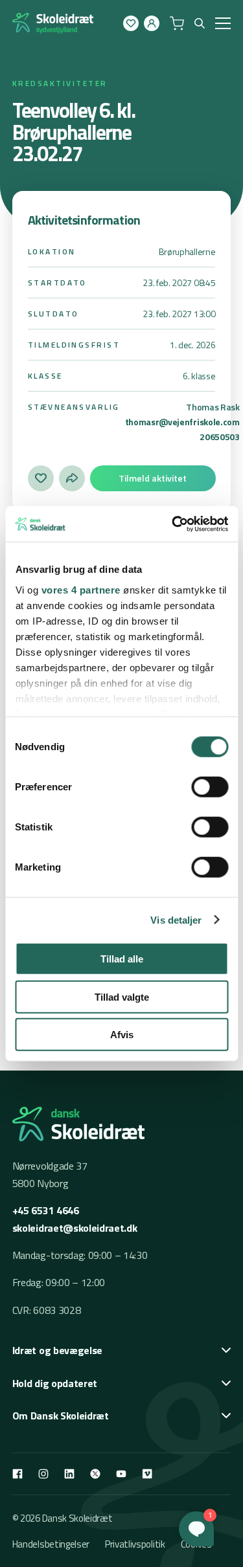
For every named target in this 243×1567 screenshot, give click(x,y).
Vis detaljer (176, 919)
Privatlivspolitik (135, 1544)
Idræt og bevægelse (57, 1350)
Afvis (121, 1034)
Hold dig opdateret (54, 1383)
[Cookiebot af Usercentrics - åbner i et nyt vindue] (173, 523)
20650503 (219, 436)
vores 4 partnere (80, 589)
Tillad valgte (122, 996)
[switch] (209, 787)
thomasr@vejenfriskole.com (182, 421)
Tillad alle (121, 958)
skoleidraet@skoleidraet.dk (74, 1228)
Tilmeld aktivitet (153, 478)
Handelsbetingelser (50, 1544)
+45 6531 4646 (45, 1210)
